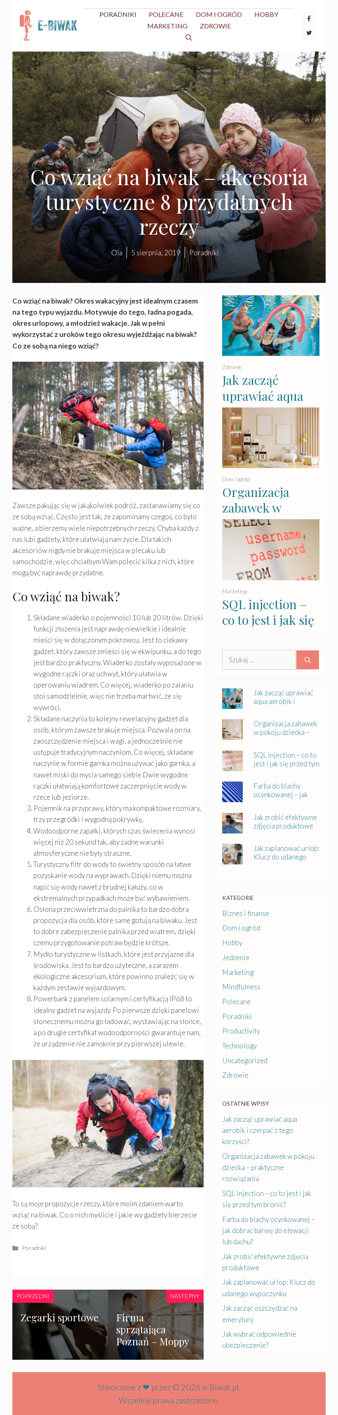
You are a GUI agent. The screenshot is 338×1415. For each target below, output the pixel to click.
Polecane (166, 14)
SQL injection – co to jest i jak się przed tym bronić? (268, 628)
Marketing (167, 26)
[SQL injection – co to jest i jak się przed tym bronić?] (270, 574)
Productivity (241, 1031)
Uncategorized (245, 1060)
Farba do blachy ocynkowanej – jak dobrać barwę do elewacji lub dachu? (282, 799)
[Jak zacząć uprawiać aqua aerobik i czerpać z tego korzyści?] (270, 350)
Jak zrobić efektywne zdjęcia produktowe (285, 821)
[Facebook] (309, 19)
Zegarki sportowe (60, 1317)
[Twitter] (309, 33)
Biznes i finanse (245, 913)
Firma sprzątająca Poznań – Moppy (152, 1329)
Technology (239, 1045)
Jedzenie (235, 957)
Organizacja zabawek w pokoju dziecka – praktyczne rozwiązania (285, 736)
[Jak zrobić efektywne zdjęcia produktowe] (232, 828)
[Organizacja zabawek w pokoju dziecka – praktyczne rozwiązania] (270, 462)
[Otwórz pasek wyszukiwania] (188, 37)
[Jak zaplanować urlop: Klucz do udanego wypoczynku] (232, 859)
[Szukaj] (307, 660)
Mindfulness (241, 986)
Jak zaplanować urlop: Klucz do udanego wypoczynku (286, 857)
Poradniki (117, 14)
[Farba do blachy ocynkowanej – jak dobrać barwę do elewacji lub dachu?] (232, 796)
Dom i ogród (219, 14)
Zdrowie (215, 26)
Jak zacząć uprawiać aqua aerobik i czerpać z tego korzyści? (269, 404)
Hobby (266, 14)
